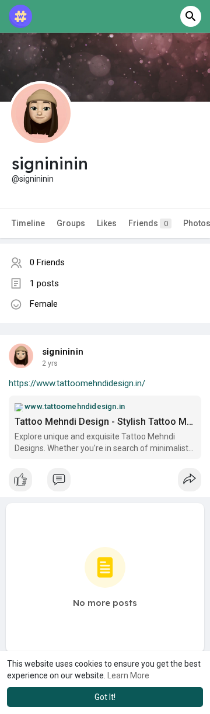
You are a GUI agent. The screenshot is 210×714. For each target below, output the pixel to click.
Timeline (28, 223)
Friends (148, 223)
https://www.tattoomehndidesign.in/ (77, 383)
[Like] (105, 482)
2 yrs (50, 363)
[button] (190, 16)
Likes (107, 223)
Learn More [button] (128, 675)
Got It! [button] (105, 697)
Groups (71, 223)
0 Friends (47, 262)
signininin (62, 351)
